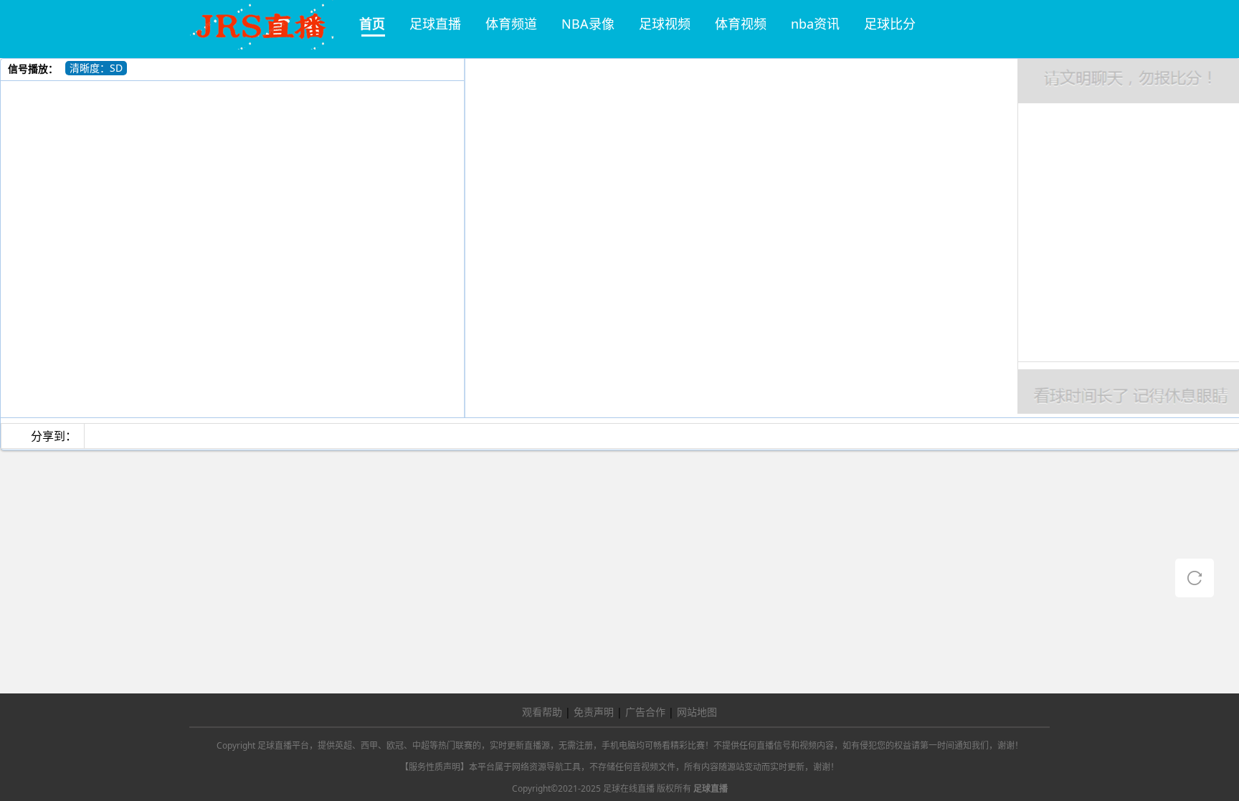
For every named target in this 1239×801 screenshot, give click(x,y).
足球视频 (664, 23)
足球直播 (435, 23)
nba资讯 (815, 23)
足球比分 (890, 23)
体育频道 (511, 23)
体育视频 (740, 23)
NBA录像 (587, 23)
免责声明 (594, 712)
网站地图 (697, 712)
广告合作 (645, 712)
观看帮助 (542, 712)
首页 (372, 23)
